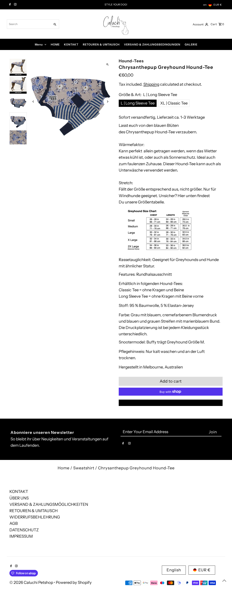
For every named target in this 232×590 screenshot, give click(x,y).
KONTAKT (71, 44)
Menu (39, 44)
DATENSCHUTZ (24, 530)
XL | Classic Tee (174, 103)
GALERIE (191, 44)
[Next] (107, 101)
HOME (55, 44)
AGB (13, 523)
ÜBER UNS (19, 498)
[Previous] (33, 101)
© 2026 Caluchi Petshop (31, 582)
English (174, 570)
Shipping (151, 84)
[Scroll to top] (224, 580)
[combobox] (28, 24)
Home (63, 468)
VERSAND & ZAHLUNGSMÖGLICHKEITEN (48, 504)
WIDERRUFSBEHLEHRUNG (34, 517)
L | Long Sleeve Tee (138, 103)
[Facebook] (9, 4)
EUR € (218, 4)
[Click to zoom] (107, 64)
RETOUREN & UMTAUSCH (101, 44)
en (205, 4)
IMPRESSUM (21, 536)
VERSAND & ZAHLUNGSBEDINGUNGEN (152, 44)
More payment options (170, 402)
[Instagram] (14, 4)
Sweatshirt (83, 468)
